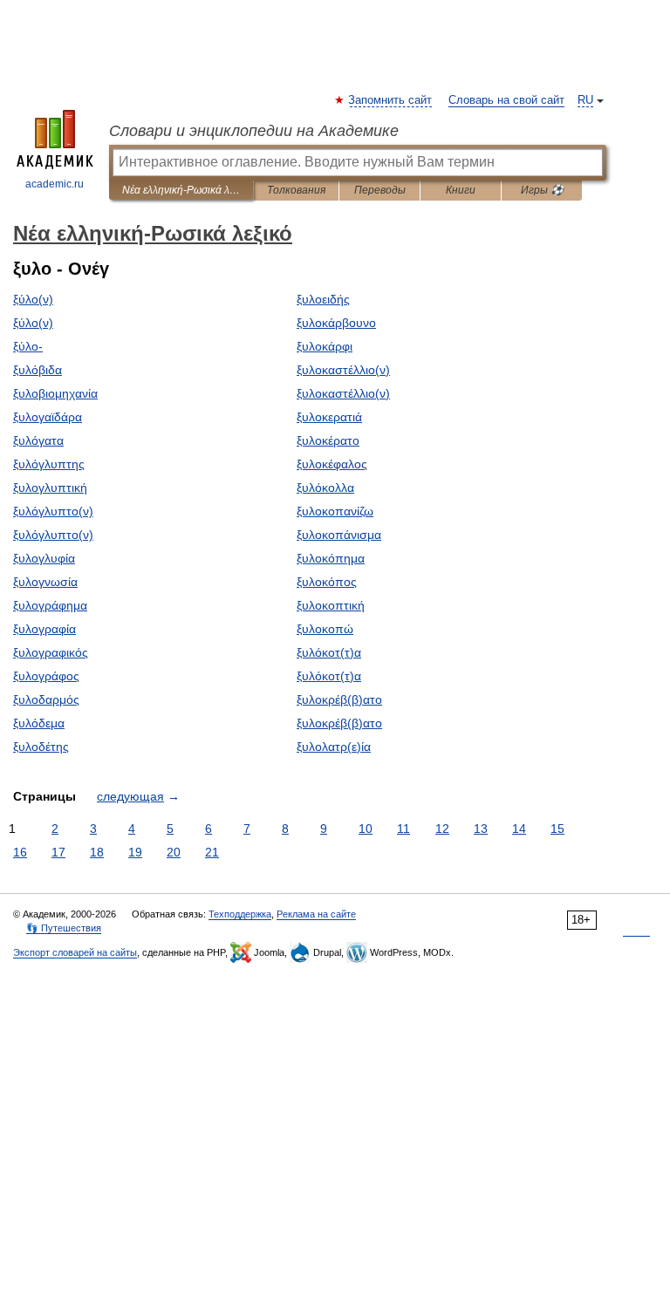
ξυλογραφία (44, 629)
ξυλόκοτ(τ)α (329, 652)
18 (97, 852)
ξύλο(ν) (33, 299)
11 (403, 829)
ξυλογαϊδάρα (47, 417)
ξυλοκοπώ (325, 629)
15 (557, 829)
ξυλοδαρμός (46, 699)
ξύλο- (28, 346)
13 (481, 829)
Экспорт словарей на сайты (75, 952)
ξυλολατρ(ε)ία (334, 747)
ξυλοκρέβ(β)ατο (339, 699)
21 (212, 852)
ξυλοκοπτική (331, 605)
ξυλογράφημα (50, 605)
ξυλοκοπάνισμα (339, 535)
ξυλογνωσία (45, 582)
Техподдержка (240, 914)
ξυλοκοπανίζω (335, 511)
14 (519, 829)
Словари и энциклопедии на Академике (254, 131)
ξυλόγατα (38, 440)
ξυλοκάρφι (324, 346)
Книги (460, 190)
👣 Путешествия (63, 928)
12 (442, 829)
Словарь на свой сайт (506, 100)
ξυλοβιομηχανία (55, 393)
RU (585, 100)
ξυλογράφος (46, 676)
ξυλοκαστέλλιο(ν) (343, 370)
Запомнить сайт (391, 100)
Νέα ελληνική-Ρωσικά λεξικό (181, 190)
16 (20, 852)
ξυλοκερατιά (329, 417)
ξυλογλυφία (44, 558)
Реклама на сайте (316, 914)
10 (366, 829)
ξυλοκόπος (327, 582)
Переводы (380, 190)
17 (58, 852)
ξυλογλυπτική (50, 488)
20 (174, 852)
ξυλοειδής (323, 299)
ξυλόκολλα (325, 488)
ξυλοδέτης (41, 747)
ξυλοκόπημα (331, 558)
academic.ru (54, 184)
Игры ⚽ (542, 190)
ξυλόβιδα (37, 370)
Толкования (296, 190)
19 (135, 852)
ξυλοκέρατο (328, 440)
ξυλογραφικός (50, 652)
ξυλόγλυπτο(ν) (53, 511)
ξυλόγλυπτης (49, 464)
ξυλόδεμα (39, 723)
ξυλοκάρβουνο (336, 323)
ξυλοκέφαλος (332, 464)
